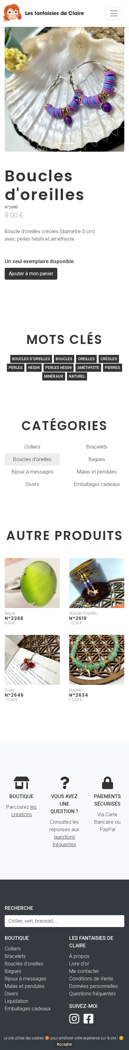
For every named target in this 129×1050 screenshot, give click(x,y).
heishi (34, 368)
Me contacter (84, 971)
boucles (64, 359)
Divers (32, 484)
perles (16, 368)
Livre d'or (79, 964)
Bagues (97, 459)
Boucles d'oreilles (32, 459)
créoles (109, 359)
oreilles (86, 359)
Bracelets (96, 447)
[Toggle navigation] (114, 13)
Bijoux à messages (32, 472)
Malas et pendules (97, 472)
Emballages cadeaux (97, 484)
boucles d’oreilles (31, 359)
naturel (77, 376)
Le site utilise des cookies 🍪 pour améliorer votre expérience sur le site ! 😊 (65, 1041)
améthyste (88, 368)
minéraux (53, 376)
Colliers (32, 447)
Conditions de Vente (91, 979)
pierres (112, 368)
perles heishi (58, 368)
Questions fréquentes (92, 994)
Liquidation (16, 1001)
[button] (14, 89)
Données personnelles (93, 986)
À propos (79, 956)
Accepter (64, 1044)
